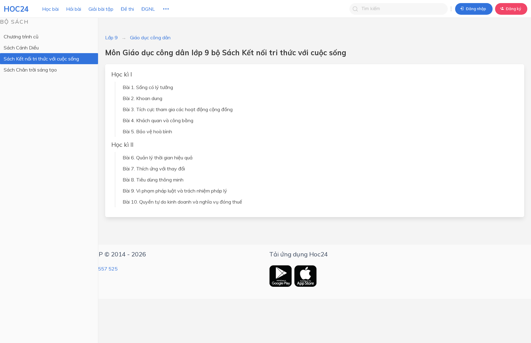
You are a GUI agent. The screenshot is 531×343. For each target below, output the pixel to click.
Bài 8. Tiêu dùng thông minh (153, 180)
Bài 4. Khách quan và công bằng (158, 120)
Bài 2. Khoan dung (142, 98)
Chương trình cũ (21, 36)
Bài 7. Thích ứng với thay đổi (154, 169)
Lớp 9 (111, 37)
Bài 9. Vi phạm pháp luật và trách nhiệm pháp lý (175, 191)
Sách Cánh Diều (21, 48)
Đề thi (127, 9)
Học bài (50, 9)
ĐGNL (148, 9)
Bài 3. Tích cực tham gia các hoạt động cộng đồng (178, 109)
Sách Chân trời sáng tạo (30, 70)
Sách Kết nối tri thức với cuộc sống (41, 59)
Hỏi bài (73, 9)
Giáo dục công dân (150, 37)
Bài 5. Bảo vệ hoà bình (147, 131)
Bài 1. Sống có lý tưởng (148, 87)
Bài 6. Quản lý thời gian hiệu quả (158, 157)
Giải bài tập (100, 9)
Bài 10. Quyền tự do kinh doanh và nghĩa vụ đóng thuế (182, 202)
